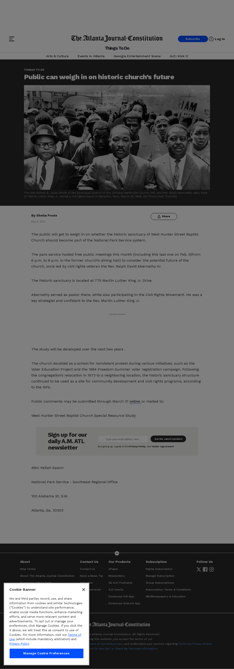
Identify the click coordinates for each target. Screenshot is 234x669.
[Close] (84, 590)
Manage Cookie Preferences (46, 653)
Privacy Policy (19, 643)
